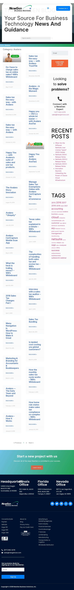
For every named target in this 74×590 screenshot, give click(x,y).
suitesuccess (56, 255)
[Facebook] (52, 504)
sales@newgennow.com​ (60, 115)
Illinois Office (24, 483)
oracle (64, 239)
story (58, 248)
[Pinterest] (70, 504)
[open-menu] (48, 8)
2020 (62, 206)
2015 (53, 203)
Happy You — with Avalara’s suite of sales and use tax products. (11, 159)
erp (53, 228)
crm (63, 220)
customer (55, 223)
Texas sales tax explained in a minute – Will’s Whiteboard (34, 225)
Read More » (10, 82)
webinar (63, 258)
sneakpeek (62, 245)
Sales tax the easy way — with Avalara (11, 128)
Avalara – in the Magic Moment (34, 88)
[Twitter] (57, 504)
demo (64, 223)
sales (57, 245)
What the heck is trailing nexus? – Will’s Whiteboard (11, 269)
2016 (58, 202)
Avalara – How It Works (10, 418)
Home (2, 45)
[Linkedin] (61, 504)
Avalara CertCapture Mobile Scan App (12, 239)
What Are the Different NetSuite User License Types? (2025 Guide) (60, 147)
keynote (61, 231)
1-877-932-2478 (60, 112)
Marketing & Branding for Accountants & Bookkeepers (12, 363)
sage (53, 245)
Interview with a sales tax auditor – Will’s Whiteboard (35, 294)
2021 (66, 206)
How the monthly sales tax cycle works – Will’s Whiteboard (35, 376)
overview (53, 242)
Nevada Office (62, 483)
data (61, 223)
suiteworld (55, 258)
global (53, 231)
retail (62, 242)
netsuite (56, 239)
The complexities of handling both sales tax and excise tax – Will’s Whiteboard (35, 260)
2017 (64, 202)
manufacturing (55, 236)
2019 (58, 206)
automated (59, 211)
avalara (65, 212)
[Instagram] (66, 504)
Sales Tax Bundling (33, 320)
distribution (54, 225)
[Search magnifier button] (52, 38)
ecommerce (61, 225)
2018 (53, 205)
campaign (60, 214)
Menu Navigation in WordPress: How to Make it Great (11, 330)
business (54, 214)
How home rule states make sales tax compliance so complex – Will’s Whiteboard (34, 411)
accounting (57, 208)
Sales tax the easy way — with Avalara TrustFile (34, 61)
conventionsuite (56, 220)
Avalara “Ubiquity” (11, 214)
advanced (53, 211)
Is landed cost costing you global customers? (35, 346)
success (55, 250)
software (53, 247)
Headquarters (12, 481)
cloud (55, 217)
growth (57, 231)
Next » (31, 443)
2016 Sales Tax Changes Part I (11, 299)
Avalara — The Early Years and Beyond (11, 392)
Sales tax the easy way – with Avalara (11, 101)
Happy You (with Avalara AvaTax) (34, 158)
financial (57, 228)
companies (62, 218)
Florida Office (43, 483)
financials (62, 228)
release (58, 242)
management (56, 233)
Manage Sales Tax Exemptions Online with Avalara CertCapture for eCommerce (35, 190)
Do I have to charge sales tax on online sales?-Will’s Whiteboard (12, 72)
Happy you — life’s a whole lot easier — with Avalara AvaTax (35, 117)
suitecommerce (55, 253)
